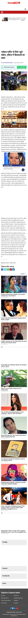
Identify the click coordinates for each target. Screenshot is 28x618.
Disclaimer (16, 603)
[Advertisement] (14, 35)
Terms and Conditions (6, 600)
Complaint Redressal (18, 598)
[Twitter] (13, 608)
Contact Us (16, 595)
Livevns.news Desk (8, 62)
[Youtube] (17, 608)
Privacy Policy (4, 603)
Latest (4, 583)
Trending (4, 542)
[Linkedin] (15, 608)
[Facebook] (11, 608)
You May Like (5, 576)
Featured (4, 568)
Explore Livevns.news (10, 593)
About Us (3, 595)
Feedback (16, 600)
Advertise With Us (5, 598)
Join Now (22, 67)
